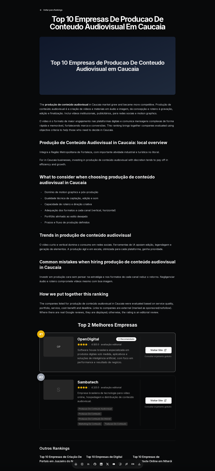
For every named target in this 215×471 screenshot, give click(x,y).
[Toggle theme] (120, 464)
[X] (107, 464)
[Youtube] (114, 464)
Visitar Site (156, 350)
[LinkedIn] (101, 464)
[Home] (76, 464)
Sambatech (87, 382)
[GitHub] (95, 464)
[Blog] (82, 464)
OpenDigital (88, 339)
